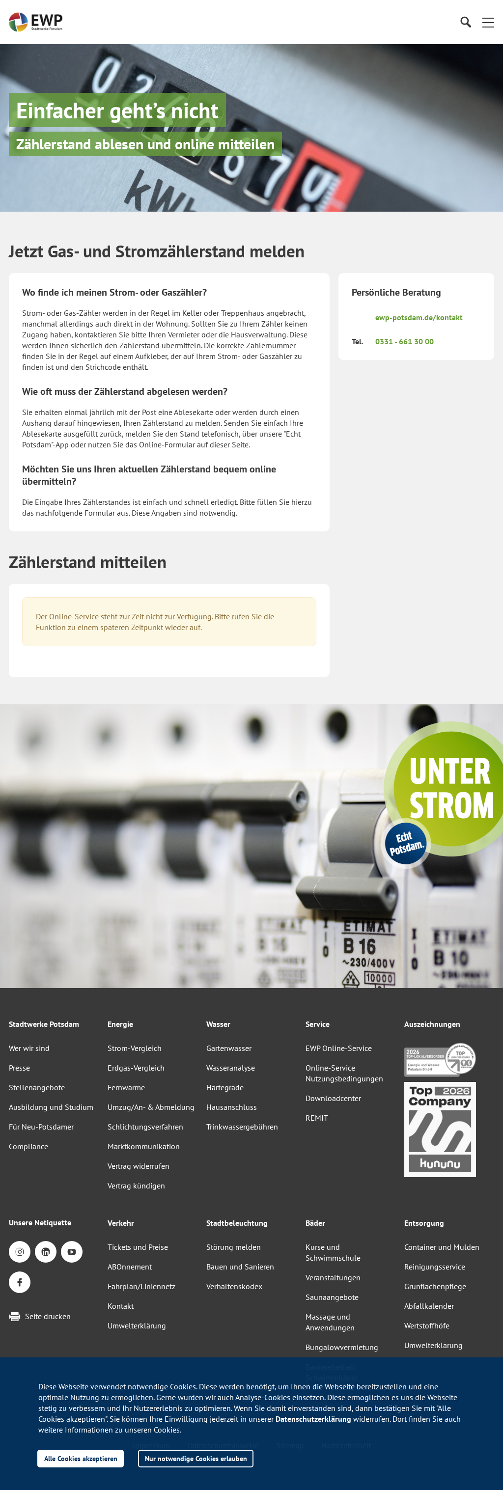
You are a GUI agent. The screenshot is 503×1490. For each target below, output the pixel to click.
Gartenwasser (229, 1048)
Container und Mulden (441, 1247)
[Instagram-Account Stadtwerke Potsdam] (19, 1252)
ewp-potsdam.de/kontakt (419, 317)
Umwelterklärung (137, 1325)
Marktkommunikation (144, 1146)
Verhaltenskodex (234, 1286)
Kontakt (121, 1306)
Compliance (28, 1146)
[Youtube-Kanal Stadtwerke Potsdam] (72, 1252)
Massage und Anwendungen (330, 1322)
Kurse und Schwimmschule (333, 1252)
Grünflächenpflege (435, 1286)
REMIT (317, 1118)
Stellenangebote (37, 1087)
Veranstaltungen (333, 1277)
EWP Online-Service (339, 1048)
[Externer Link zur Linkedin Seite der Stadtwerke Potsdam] (45, 1252)
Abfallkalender (429, 1306)
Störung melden (233, 1247)
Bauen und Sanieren (240, 1266)
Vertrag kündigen (136, 1185)
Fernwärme (126, 1087)
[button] (488, 22)
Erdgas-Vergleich (136, 1068)
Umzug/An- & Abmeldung (151, 1107)
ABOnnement (130, 1266)
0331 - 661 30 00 (404, 341)
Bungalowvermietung (342, 1347)
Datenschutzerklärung (313, 1419)
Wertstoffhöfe (426, 1325)
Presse (19, 1068)
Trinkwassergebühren (242, 1126)
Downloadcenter (333, 1098)
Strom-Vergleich (135, 1048)
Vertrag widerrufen (138, 1166)
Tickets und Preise (138, 1247)
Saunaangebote (332, 1297)
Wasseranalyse (230, 1068)
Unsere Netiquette (40, 1222)
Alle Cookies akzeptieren (80, 1458)
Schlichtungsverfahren (145, 1126)
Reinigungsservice (434, 1266)
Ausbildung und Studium (51, 1107)
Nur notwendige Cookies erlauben (196, 1458)
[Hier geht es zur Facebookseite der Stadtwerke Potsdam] (19, 1282)
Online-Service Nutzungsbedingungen (344, 1073)
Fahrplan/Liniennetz (141, 1286)
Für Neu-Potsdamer (41, 1126)
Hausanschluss (231, 1107)
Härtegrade (225, 1087)
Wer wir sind (29, 1048)
